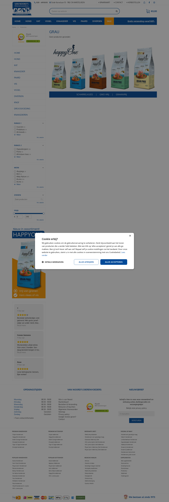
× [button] (130, 236)
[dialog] (84, 251)
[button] (52, 262)
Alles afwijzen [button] (86, 262)
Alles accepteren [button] (113, 262)
